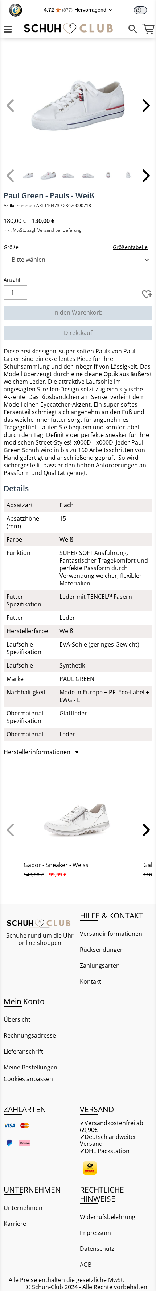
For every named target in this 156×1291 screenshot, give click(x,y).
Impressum (95, 1233)
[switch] (140, 10)
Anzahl (12, 279)
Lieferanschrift (23, 1051)
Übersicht (17, 1019)
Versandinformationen (111, 934)
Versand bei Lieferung (59, 230)
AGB (85, 1265)
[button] (145, 105)
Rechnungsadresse (30, 1035)
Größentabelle (130, 247)
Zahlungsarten (100, 966)
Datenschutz (97, 1249)
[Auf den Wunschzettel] (146, 294)
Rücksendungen (102, 950)
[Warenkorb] (148, 29)
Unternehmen (23, 1208)
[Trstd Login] (145, 9)
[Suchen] (132, 29)
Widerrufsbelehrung (107, 1217)
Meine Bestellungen (30, 1067)
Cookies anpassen (28, 1079)
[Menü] (8, 29)
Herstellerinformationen (42, 752)
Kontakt (90, 981)
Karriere (15, 1224)
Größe (11, 247)
